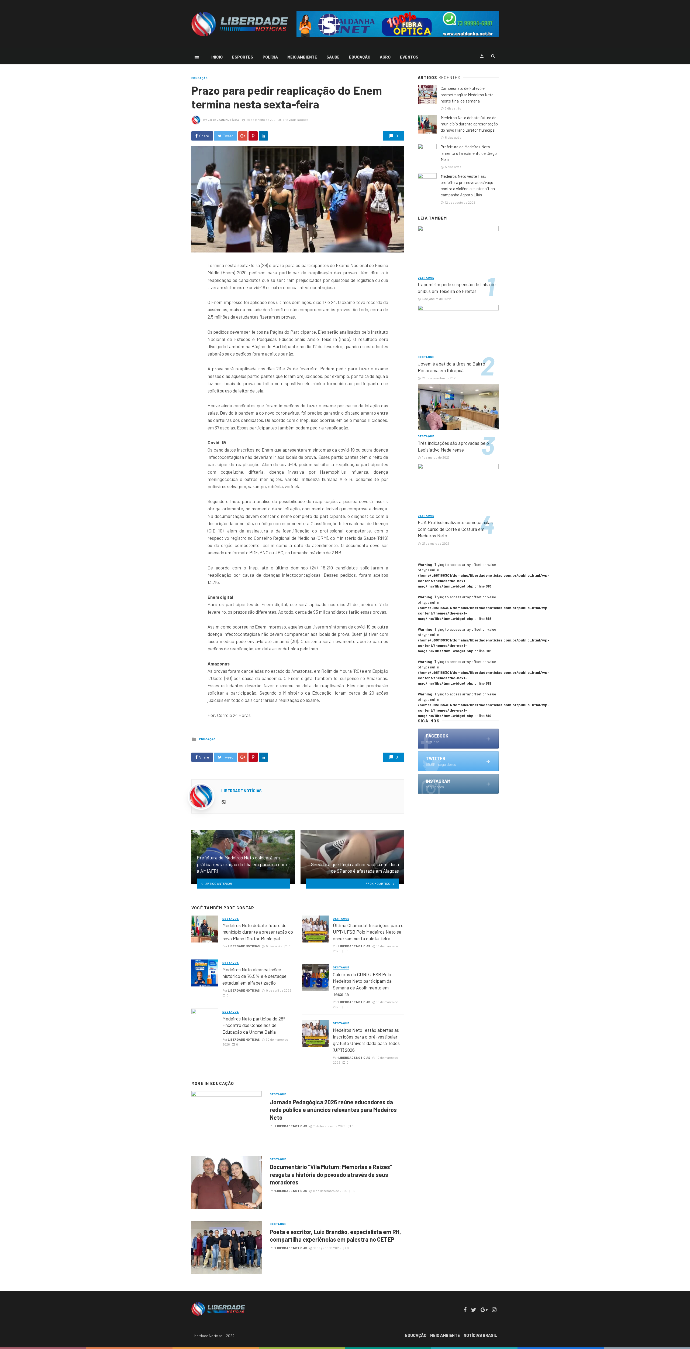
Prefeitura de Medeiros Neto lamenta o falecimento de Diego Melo (469, 153)
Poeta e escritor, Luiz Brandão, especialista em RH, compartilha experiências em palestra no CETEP (335, 1235)
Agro (385, 57)
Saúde (333, 57)
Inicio (217, 57)
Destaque (230, 918)
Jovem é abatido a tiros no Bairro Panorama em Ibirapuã (451, 367)
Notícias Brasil (480, 1335)
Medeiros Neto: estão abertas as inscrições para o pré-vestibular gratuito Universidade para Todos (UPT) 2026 (366, 1040)
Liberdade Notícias (224, 119)
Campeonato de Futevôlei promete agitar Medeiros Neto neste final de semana (467, 94)
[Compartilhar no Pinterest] (253, 136)
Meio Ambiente (302, 57)
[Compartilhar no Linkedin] (263, 136)
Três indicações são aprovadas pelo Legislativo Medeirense (453, 446)
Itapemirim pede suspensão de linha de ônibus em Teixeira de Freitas (457, 287)
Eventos (409, 57)
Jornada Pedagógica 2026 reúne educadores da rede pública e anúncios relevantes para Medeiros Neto (333, 1109)
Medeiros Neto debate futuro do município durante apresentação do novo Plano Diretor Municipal (257, 931)
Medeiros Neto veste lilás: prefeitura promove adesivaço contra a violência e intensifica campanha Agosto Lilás (468, 185)
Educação (359, 57)
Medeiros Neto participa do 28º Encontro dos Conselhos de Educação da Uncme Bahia (253, 1025)
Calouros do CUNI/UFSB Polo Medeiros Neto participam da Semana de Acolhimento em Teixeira (362, 984)
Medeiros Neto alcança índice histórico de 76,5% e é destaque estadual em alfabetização (254, 976)
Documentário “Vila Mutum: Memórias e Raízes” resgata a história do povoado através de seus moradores (331, 1174)
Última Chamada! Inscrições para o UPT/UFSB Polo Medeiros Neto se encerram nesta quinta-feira (368, 931)
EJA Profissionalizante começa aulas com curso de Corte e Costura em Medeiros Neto (455, 528)
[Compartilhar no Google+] (242, 136)
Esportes (242, 57)
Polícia (270, 57)
